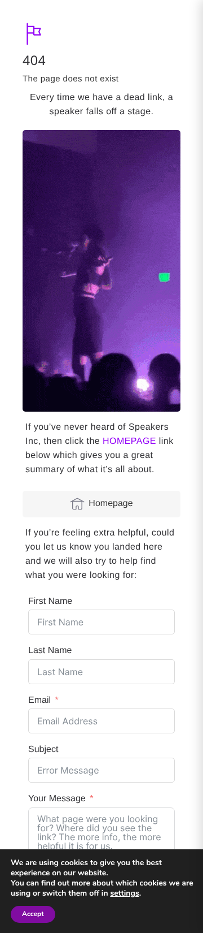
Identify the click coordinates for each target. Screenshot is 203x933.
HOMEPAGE (129, 441)
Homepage (111, 503)
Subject (43, 749)
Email (39, 700)
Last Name (50, 650)
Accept (33, 914)
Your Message (57, 799)
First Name (50, 601)
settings (124, 893)
